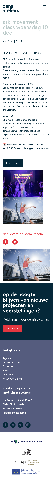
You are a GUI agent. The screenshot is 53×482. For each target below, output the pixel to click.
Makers (7, 370)
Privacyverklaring (12, 378)
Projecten (8, 366)
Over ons (8, 374)
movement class (12, 362)
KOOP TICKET (12, 163)
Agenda (7, 358)
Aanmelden (12, 328)
